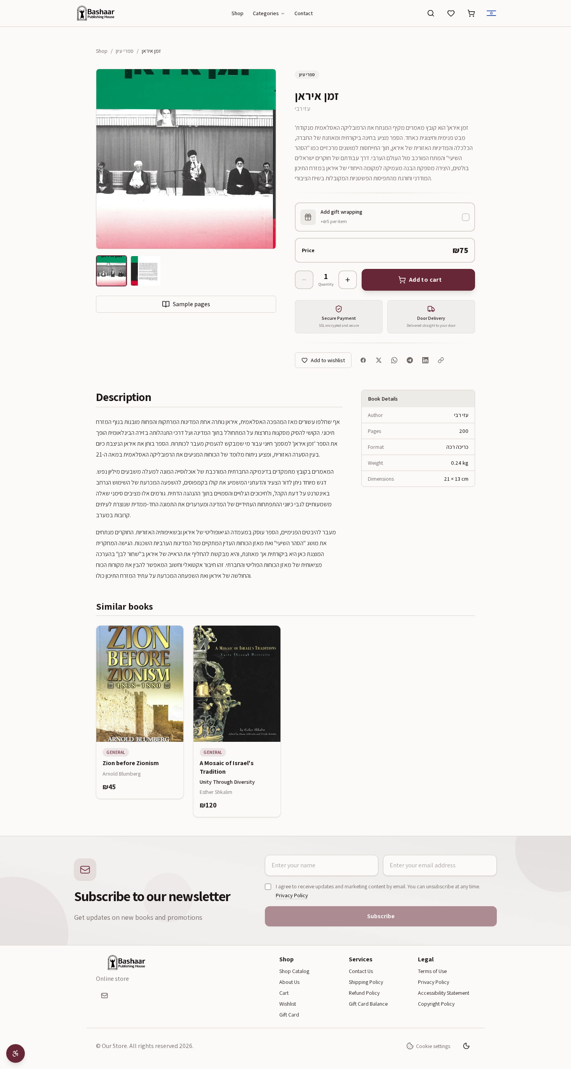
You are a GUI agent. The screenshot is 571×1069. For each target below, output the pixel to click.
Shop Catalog (294, 971)
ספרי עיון (125, 50)
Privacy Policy (292, 895)
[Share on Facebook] (363, 360)
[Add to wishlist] (172, 637)
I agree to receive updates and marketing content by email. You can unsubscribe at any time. (378, 891)
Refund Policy (364, 992)
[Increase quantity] (347, 279)
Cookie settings (433, 1046)
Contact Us (361, 971)
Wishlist (287, 1003)
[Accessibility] (15, 1053)
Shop (238, 13)
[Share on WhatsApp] (394, 360)
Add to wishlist (328, 360)
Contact (303, 13)
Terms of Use (432, 971)
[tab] (111, 270)
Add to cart (143, 736)
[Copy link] (441, 360)
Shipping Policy (366, 981)
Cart (284, 992)
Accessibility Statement (443, 992)
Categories (266, 13)
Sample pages (191, 304)
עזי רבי (302, 109)
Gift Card (289, 1014)
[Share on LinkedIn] (425, 360)
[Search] (430, 13)
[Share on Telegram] (410, 360)
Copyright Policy (436, 1003)
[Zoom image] (186, 159)
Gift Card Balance (368, 1003)
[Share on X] (379, 360)
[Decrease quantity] (304, 279)
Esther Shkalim (216, 791)
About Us (289, 981)
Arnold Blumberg (122, 773)
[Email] (104, 995)
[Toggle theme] (466, 1046)
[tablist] (186, 272)
